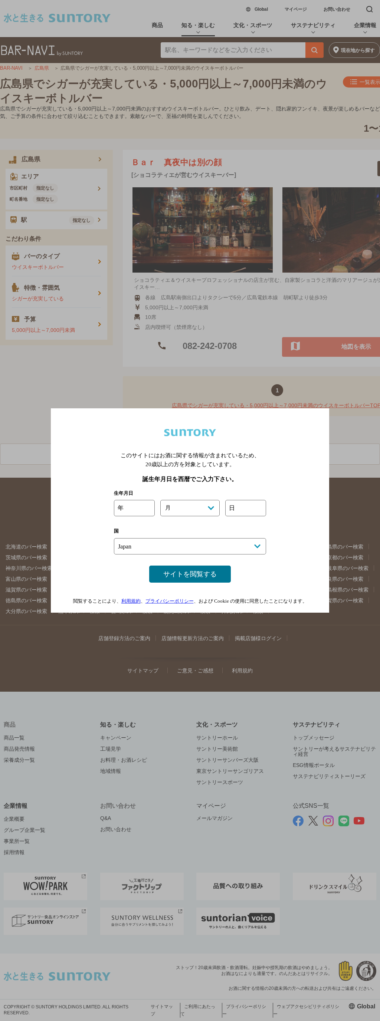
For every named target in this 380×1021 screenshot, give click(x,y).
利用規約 (131, 601)
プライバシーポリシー (169, 601)
